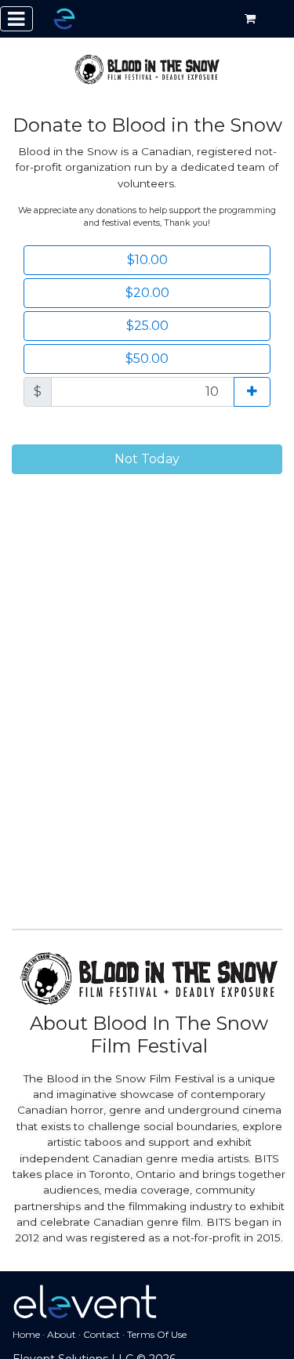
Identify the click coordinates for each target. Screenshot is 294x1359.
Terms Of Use (157, 1334)
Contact (101, 1334)
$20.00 (147, 292)
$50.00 (147, 358)
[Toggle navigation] (16, 18)
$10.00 (147, 259)
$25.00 (147, 325)
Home (26, 1334)
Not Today (147, 458)
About (61, 1334)
